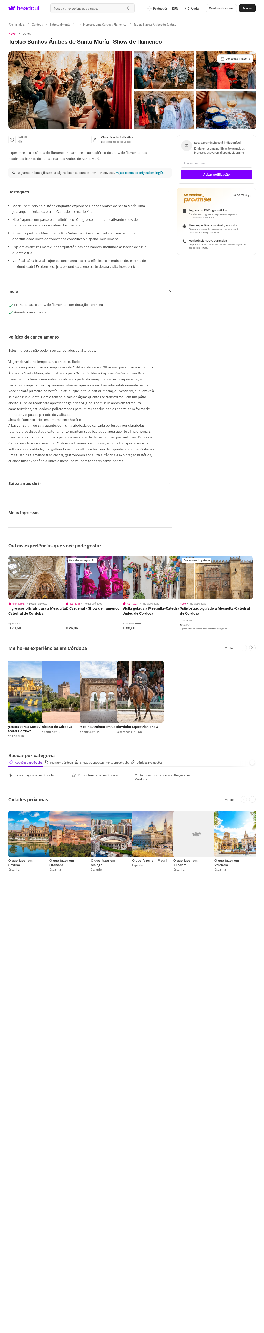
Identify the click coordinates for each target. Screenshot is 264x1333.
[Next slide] (252, 648)
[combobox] (92, 8)
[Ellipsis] (76, 26)
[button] (70, 90)
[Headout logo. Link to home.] (24, 8)
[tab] (25, 762)
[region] (44, 577)
